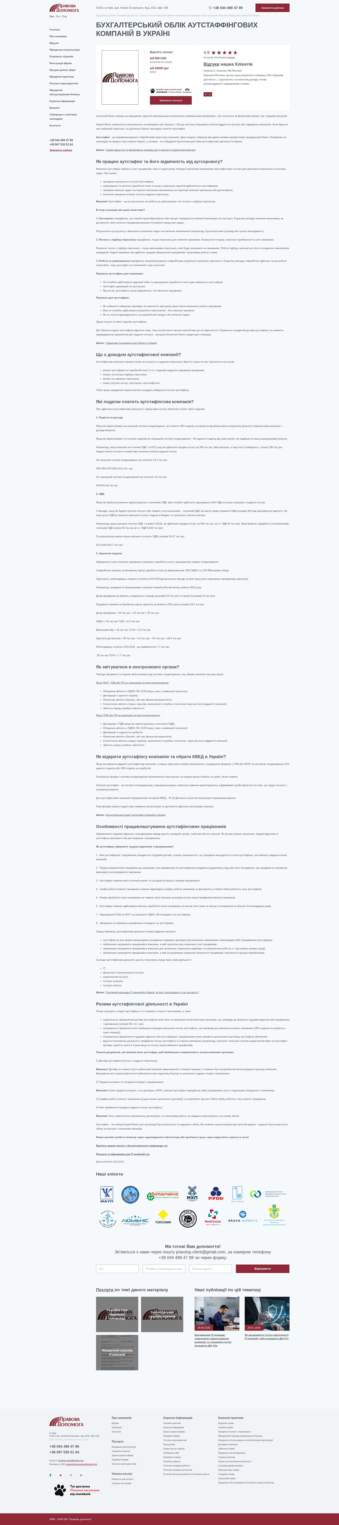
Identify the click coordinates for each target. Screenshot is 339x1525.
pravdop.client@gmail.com (71, 1460)
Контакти (55, 125)
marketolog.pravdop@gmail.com (81, 1464)
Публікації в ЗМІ (171, 1453)
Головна (54, 29)
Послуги (105, 1289)
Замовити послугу (170, 100)
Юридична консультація (64, 49)
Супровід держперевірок (230, 1465)
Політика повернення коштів (177, 1470)
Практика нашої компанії (188, 15)
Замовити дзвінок (61, 150)
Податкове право (227, 1478)
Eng (64, 16)
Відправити (262, 1268)
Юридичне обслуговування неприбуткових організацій (245, 1440)
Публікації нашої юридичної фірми (157, 15)
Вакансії (54, 107)
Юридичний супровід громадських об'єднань (240, 1436)
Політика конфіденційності (176, 1465)
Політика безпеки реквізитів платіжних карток (186, 1474)
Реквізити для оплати (122, 1479)
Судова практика (226, 1457)
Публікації (117, 1427)
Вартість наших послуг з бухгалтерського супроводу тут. (132, 1145)
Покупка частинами (121, 1483)
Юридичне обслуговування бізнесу (64, 92)
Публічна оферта (172, 1461)
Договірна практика (228, 1444)
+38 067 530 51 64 (61, 144)
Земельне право (226, 1448)
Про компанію (58, 36)
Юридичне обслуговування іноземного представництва (246, 1482)
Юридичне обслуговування (231, 1453)
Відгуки (54, 43)
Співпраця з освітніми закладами (63, 116)
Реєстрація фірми (60, 63)
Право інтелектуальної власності (234, 1461)
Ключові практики (172, 1423)
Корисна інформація (62, 101)
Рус (58, 16)
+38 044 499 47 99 (228, 8)
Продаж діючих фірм (62, 69)
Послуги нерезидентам (63, 83)
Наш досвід (169, 1444)
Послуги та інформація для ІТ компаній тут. (123, 1154)
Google (231, 57)
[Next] (210, 94)
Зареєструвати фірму (122, 1455)
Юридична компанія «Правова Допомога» (117, 15)
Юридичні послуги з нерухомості (234, 1432)
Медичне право (226, 1423)
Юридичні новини (172, 1457)
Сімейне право (225, 1427)
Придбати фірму (120, 1459)
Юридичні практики (61, 76)
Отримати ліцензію (61, 56)
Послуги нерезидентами (124, 1464)
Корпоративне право (228, 1470)
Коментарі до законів (174, 1448)
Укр (51, 16)
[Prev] (206, 94)
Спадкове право (226, 1474)
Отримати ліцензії (121, 1451)
